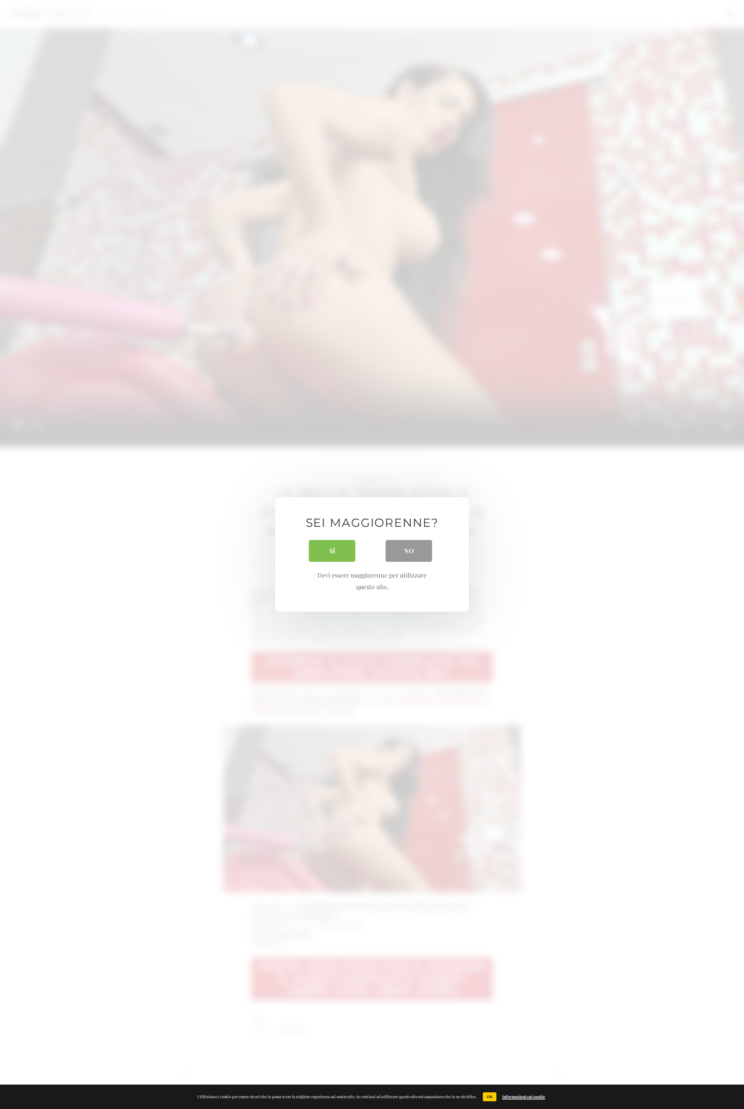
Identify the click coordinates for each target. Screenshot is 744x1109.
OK (490, 1096)
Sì (332, 551)
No (409, 551)
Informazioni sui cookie (523, 1096)
